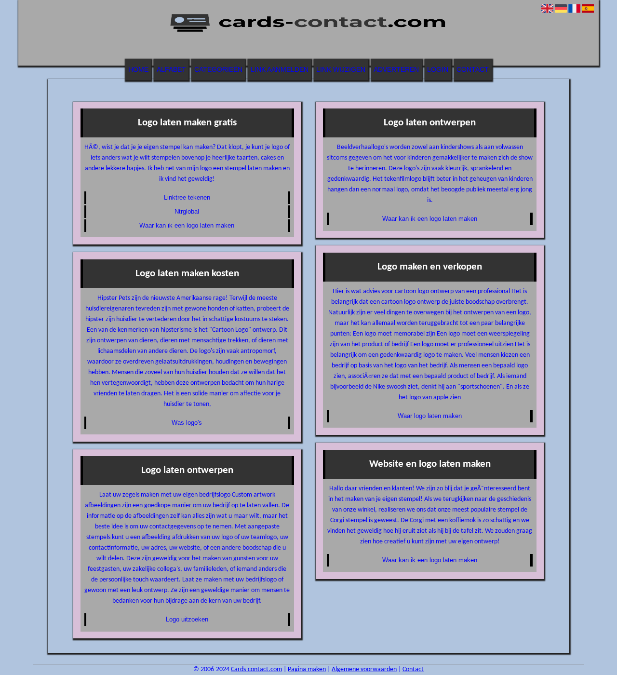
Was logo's (187, 422)
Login (437, 69)
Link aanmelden (279, 69)
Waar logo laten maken (430, 415)
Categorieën (218, 69)
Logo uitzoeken (187, 619)
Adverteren (396, 69)
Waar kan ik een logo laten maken (186, 225)
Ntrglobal (186, 211)
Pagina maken (307, 669)
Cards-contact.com (256, 669)
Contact (472, 69)
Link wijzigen (340, 69)
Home (138, 69)
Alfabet (171, 69)
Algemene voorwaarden (364, 669)
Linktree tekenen (187, 197)
